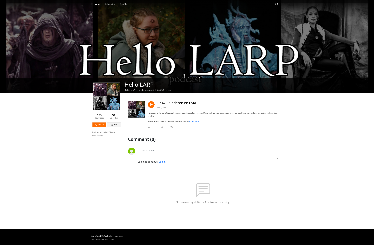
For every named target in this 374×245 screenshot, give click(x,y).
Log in (162, 161)
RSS (115, 124)
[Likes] (149, 126)
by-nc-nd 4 (194, 121)
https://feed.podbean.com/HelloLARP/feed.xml (149, 90)
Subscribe (110, 4)
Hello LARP (139, 84)
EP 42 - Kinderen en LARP (177, 103)
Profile (123, 4)
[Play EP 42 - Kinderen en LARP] (151, 104)
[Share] (171, 126)
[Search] (276, 4)
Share (101, 124)
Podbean (110, 239)
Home (97, 4)
